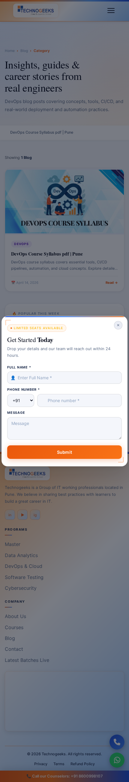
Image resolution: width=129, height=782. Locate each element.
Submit (64, 451)
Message (16, 413)
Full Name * (19, 367)
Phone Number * (23, 389)
